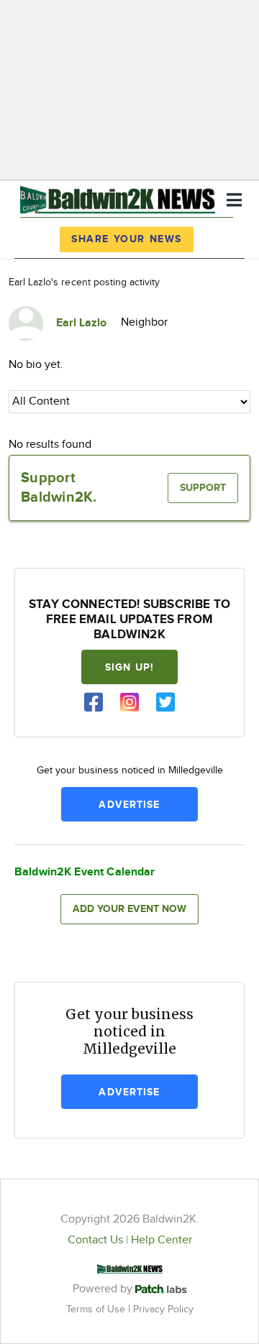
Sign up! (129, 667)
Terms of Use (97, 1309)
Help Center (161, 1240)
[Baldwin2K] (117, 197)
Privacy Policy (163, 1309)
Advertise (129, 804)
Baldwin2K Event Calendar (84, 872)
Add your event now (129, 909)
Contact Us (95, 1240)
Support (203, 488)
